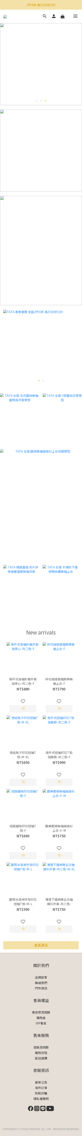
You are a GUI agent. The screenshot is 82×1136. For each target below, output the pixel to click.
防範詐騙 (41, 1093)
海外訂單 (41, 1087)
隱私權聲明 (41, 1098)
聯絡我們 (41, 983)
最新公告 (41, 1082)
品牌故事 (41, 977)
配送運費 (41, 1058)
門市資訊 (41, 988)
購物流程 (41, 1053)
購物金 (41, 1018)
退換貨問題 (41, 1047)
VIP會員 (41, 1023)
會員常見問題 (41, 1012)
